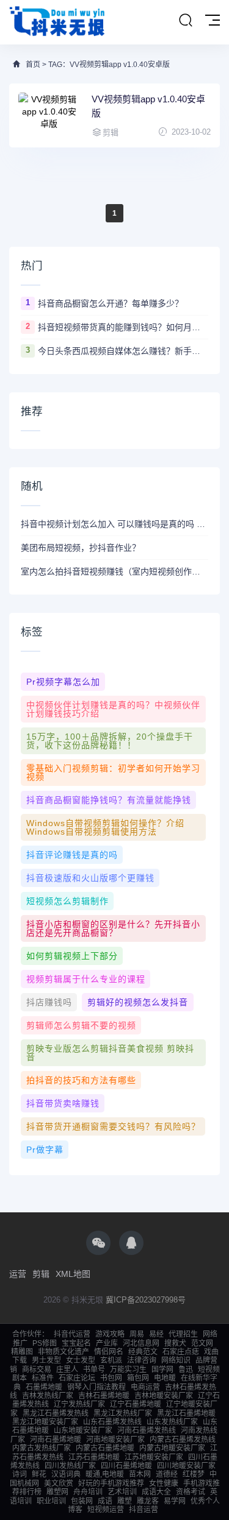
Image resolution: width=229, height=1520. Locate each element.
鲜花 (39, 1474)
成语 (105, 1501)
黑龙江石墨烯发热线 (56, 1413)
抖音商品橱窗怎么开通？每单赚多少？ (110, 303)
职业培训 (51, 1501)
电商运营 (145, 1387)
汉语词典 (66, 1474)
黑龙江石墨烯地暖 (186, 1413)
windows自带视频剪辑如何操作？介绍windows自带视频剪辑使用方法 (105, 827)
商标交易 (36, 1369)
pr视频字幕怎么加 (63, 682)
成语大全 (156, 1492)
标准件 (43, 1378)
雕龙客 (148, 1501)
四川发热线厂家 (70, 1466)
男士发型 (46, 1360)
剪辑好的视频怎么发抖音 (137, 1002)
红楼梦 (194, 1474)
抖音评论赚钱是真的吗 (72, 855)
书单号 (94, 1369)
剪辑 (40, 1274)
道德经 (167, 1474)
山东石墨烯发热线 (112, 1422)
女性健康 (163, 1483)
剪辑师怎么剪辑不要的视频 (81, 1025)
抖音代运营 (72, 1334)
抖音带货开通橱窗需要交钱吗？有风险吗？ (113, 1126)
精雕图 (22, 1352)
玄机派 (111, 1360)
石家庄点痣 (180, 1352)
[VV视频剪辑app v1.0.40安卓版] (48, 115)
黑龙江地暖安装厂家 (45, 1422)
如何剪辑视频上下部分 (72, 956)
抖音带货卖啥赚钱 (63, 1103)
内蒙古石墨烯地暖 (105, 1448)
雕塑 (124, 1501)
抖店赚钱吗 (49, 1002)
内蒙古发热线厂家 (41, 1448)
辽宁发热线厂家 (79, 1404)
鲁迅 (185, 1369)
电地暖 (165, 1378)
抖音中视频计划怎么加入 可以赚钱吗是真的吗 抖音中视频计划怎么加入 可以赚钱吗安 (114, 524)
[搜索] (185, 20)
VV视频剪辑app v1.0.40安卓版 (148, 106)
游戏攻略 (110, 1334)
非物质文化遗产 (63, 1352)
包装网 (82, 1501)
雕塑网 (57, 1492)
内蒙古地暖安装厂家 (172, 1448)
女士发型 (80, 1360)
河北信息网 (141, 1343)
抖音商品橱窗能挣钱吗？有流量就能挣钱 (108, 800)
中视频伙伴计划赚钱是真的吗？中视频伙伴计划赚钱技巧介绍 (113, 709)
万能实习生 (128, 1369)
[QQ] (131, 1243)
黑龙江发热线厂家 (122, 1413)
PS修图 (44, 1343)
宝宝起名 (76, 1343)
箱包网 (138, 1378)
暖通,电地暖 (104, 1474)
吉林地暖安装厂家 (163, 1395)
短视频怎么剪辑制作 (67, 901)
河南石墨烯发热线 (146, 1430)
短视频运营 (105, 1509)
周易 (136, 1334)
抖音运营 (143, 1509)
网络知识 (176, 1360)
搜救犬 (175, 1343)
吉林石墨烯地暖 (103, 1395)
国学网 (162, 1369)
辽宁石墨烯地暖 (135, 1404)
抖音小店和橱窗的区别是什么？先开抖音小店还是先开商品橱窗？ (113, 928)
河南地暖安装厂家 (115, 1439)
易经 (156, 1334)
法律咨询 (141, 1360)
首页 (33, 64)
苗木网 (140, 1474)
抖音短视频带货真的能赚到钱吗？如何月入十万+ (123, 327)
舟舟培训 (88, 1492)
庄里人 (67, 1369)
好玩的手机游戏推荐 (111, 1483)
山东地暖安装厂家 (83, 1430)
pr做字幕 (45, 1149)
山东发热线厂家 (172, 1422)
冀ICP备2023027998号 (146, 1299)
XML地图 (73, 1274)
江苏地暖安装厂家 (154, 1457)
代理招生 (183, 1334)
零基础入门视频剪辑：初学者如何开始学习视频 (113, 772)
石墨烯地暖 (44, 1387)
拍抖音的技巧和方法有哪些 (81, 1080)
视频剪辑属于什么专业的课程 (85, 979)
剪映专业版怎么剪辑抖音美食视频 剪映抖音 (110, 1053)
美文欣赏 (58, 1483)
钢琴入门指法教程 (96, 1387)
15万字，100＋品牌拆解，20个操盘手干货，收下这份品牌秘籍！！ (109, 741)
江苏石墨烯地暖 (94, 1457)
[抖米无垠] (57, 22)
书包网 (111, 1378)
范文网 (202, 1343)
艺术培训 (122, 1492)
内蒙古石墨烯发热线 (183, 1439)
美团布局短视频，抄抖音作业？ (80, 548)
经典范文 (143, 1352)
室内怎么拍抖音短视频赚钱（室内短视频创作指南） (114, 571)
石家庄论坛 (77, 1378)
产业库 (107, 1343)
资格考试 (190, 1492)
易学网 (175, 1501)
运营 (17, 1274)
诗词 (19, 1474)
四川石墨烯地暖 (126, 1466)
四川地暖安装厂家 (186, 1466)
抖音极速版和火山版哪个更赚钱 (90, 878)
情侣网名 (108, 1352)
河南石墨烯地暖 (55, 1439)
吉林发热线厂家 (47, 1395)
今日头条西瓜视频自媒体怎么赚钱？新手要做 (123, 351)
